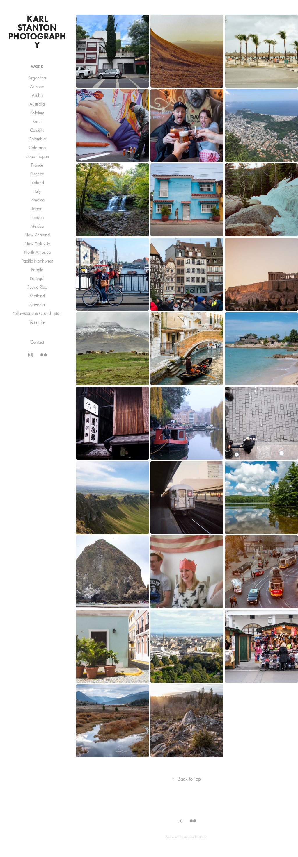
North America (37, 252)
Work (37, 66)
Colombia (37, 139)
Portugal (37, 278)
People (37, 269)
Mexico (37, 226)
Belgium (37, 112)
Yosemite (37, 322)
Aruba (37, 95)
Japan (37, 208)
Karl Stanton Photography (37, 31)
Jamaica (37, 200)
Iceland (37, 182)
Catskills (37, 130)
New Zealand (37, 235)
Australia (37, 104)
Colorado (37, 147)
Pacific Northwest (37, 261)
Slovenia (37, 304)
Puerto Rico (37, 287)
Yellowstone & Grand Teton (37, 313)
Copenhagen (37, 156)
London (37, 217)
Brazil (37, 121)
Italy (37, 191)
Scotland (37, 296)
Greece (37, 173)
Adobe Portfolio (195, 837)
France (37, 165)
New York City (37, 243)
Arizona (37, 86)
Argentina (37, 78)
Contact (37, 342)
